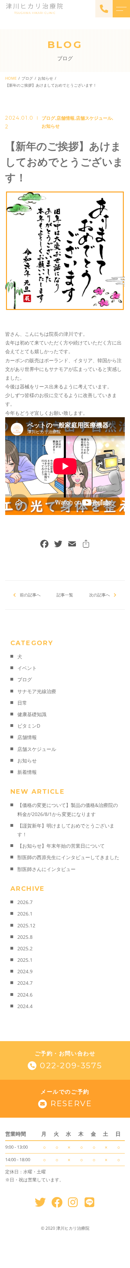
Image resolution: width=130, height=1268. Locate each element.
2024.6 (25, 994)
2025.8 (25, 937)
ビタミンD (28, 725)
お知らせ (51, 126)
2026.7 (25, 902)
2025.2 (25, 948)
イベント (27, 668)
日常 (22, 702)
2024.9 (25, 971)
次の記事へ (99, 595)
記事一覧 (65, 595)
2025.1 (25, 960)
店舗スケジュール (94, 118)
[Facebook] (44, 544)
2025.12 (26, 925)
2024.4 (25, 1006)
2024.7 (25, 983)
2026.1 (25, 913)
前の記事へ (30, 595)
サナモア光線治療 (36, 691)
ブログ (48, 118)
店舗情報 (66, 118)
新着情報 (27, 772)
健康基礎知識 (31, 714)
